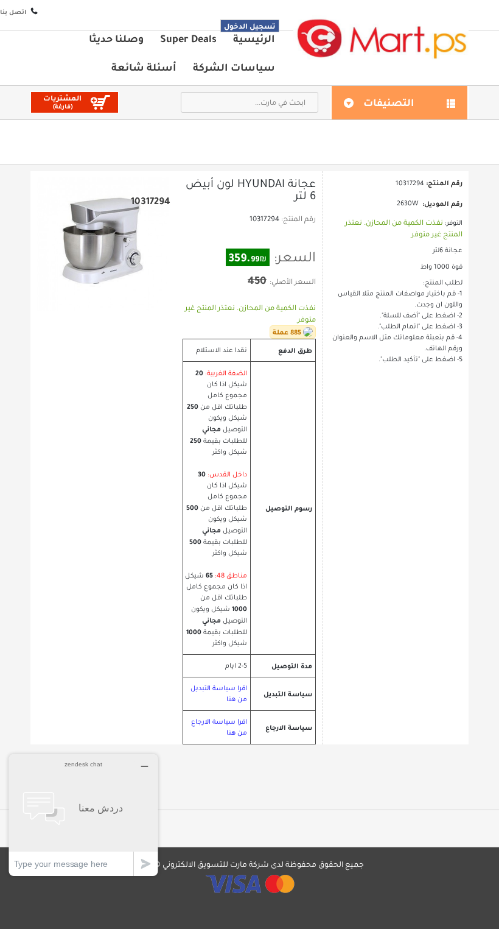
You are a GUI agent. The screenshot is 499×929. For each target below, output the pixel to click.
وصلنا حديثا (116, 38)
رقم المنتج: (298, 218)
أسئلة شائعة (143, 67)
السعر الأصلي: (293, 281)
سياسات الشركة (234, 67)
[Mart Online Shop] (381, 38)
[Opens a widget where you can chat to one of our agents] (83, 814)
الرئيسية (254, 38)
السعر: (295, 257)
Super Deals (188, 38)
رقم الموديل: (442, 203)
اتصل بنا (13, 12)
